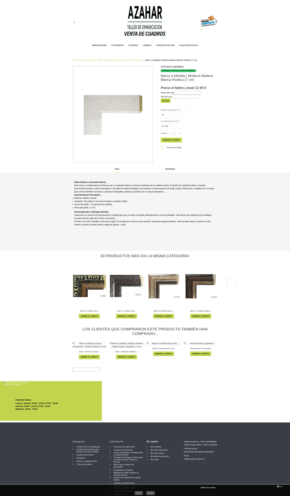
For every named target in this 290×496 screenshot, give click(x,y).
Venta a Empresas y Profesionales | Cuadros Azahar (128, 454)
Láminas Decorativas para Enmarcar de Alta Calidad (87, 450)
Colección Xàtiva (188, 45)
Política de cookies (208, 487)
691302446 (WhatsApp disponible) (199, 452)
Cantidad (164, 133)
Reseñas (170, 169)
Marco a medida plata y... (164, 311)
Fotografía (117, 45)
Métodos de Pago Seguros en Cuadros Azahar (126, 474)
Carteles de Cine (165, 45)
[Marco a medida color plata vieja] (126, 285)
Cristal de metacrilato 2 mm (171, 110)
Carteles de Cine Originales (88, 447)
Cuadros (133, 45)
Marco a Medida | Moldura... (126, 352)
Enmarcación (99, 45)
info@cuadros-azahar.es (194, 459)
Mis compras (156, 447)
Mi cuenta (152, 441)
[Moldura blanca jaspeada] (201, 343)
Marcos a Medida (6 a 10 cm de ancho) (124, 60)
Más (117, 169)
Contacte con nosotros (123, 450)
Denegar (150, 493)
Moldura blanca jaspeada (200, 348)
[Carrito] (202, 29)
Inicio (74, 60)
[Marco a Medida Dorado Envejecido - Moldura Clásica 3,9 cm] (89, 345)
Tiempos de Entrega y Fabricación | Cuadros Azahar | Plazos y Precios (128, 460)
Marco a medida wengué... (200, 311)
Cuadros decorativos (85, 455)
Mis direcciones (157, 453)
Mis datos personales (160, 456)
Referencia (167, 67)
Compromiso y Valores (123, 470)
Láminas (147, 45)
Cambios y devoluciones (124, 483)
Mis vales (155, 459)
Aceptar (138, 493)
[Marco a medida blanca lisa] (163, 343)
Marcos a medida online (92, 60)
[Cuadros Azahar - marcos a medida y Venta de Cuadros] (145, 20)
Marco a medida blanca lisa (163, 348)
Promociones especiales (124, 447)
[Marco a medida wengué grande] (201, 285)
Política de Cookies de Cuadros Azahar (127, 479)
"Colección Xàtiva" (84, 464)
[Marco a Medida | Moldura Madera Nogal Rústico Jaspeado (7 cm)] (126, 345)
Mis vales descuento (159, 450)
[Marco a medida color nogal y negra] (89, 285)
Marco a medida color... (89, 311)
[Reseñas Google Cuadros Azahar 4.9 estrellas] (16, 383)
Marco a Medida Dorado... (89, 352)
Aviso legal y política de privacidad (124, 466)
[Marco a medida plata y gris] (163, 285)
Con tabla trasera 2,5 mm (170, 121)
